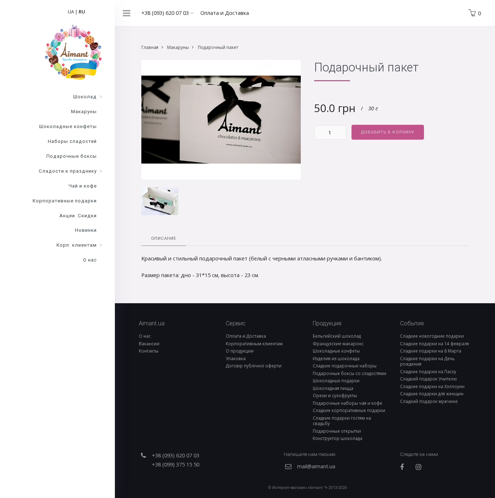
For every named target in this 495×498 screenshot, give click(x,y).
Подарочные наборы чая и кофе (347, 403)
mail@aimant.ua (316, 466)
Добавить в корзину (387, 132)
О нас (145, 336)
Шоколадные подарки (336, 380)
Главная (149, 47)
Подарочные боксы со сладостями (349, 373)
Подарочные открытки (337, 431)
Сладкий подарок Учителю (428, 379)
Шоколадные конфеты (336, 351)
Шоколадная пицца (333, 388)
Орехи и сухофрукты (335, 395)
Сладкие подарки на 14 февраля (434, 343)
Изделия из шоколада (336, 358)
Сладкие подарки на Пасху (428, 371)
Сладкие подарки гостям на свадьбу (342, 420)
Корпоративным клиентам (254, 343)
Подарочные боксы (71, 156)
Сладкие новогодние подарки (432, 336)
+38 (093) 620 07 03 (165, 12)
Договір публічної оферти (254, 366)
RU (82, 11)
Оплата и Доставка (224, 12)
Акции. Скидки (78, 215)
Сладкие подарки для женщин (431, 393)
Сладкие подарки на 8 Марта (430, 351)
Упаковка (236, 358)
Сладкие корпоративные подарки (349, 410)
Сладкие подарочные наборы (345, 366)
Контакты (148, 351)
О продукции (240, 351)
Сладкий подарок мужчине (429, 401)
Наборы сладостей (72, 141)
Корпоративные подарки (65, 200)
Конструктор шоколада (337, 438)
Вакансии (149, 343)
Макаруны (178, 47)
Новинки (86, 230)
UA (71, 11)
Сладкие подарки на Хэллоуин (432, 386)
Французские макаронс (338, 343)
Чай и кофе (82, 186)
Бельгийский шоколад (337, 336)
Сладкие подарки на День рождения (427, 361)
